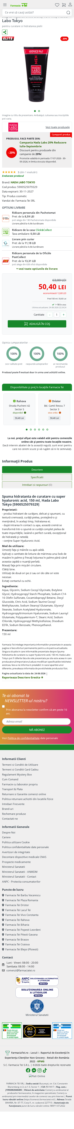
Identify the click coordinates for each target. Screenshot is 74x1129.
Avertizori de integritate (16, 852)
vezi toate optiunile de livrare (38, 268)
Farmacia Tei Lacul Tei (18, 910)
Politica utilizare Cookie (16, 842)
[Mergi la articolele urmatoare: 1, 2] (27, 429)
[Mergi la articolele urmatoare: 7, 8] (39, 429)
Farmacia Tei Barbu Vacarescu (22, 895)
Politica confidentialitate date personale (25, 847)
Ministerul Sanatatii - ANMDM (20, 871)
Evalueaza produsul (13, 175)
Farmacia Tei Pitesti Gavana (21, 934)
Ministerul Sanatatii (13, 866)
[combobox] (37, 12)
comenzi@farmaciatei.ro (20, 970)
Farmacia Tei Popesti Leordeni (23, 929)
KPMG (40, 1061)
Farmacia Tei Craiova (17, 944)
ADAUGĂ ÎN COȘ (39, 324)
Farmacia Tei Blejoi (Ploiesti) (21, 949)
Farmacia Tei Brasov (17, 939)
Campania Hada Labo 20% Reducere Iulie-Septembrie (43, 144)
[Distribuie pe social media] (5, 32)
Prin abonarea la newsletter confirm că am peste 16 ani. (36, 711)
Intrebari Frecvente (13, 804)
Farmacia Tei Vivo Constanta (21, 915)
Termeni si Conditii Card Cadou (20, 769)
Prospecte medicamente (16, 862)
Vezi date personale (30, 738)
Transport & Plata (12, 789)
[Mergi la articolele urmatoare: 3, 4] (31, 429)
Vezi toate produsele (58, 127)
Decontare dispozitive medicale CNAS (24, 857)
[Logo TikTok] (45, 1070)
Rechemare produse (14, 813)
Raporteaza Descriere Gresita (21, 677)
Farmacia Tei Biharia (17, 924)
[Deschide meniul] (5, 5)
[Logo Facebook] (28, 1070)
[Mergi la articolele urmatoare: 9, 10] (43, 429)
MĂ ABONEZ (37, 730)
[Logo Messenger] (34, 1070)
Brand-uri (7, 808)
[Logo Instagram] (39, 1070)
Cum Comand (10, 779)
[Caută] (68, 12)
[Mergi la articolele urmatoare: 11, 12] (47, 429)
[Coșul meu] (64, 4)
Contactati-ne (10, 818)
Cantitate (39, 314)
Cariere (6, 837)
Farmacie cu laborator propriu (20, 784)
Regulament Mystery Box (17, 774)
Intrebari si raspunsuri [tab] (37, 484)
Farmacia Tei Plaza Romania (21, 900)
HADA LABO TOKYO (23, 182)
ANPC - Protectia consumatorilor (21, 881)
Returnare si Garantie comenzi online (24, 794)
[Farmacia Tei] (19, 5)
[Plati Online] (37, 1076)
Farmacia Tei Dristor (17, 905)
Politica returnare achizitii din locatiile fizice (27, 799)
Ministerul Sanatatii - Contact (19, 876)
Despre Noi (8, 832)
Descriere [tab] (37, 469)
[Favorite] (57, 4)
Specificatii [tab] (37, 477)
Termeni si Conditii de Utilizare (20, 764)
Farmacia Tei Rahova (17, 920)
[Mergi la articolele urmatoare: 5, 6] (35, 429)
